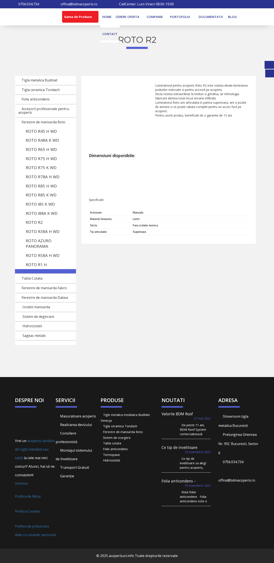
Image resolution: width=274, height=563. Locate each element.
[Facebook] (235, 4)
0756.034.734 (233, 462)
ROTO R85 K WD (41, 194)
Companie (155, 17)
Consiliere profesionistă (66, 437)
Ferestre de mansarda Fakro (44, 288)
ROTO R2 (34, 222)
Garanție (66, 476)
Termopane (111, 454)
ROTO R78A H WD (43, 176)
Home (107, 17)
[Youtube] (257, 4)
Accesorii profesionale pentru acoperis (43, 110)
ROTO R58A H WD (43, 255)
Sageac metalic (34, 335)
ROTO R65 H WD (41, 149)
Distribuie (21, 483)
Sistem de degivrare (38, 316)
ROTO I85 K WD (40, 204)
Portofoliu (180, 17)
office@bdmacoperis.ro (79, 4)
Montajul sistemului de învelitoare (74, 454)
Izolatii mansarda (36, 307)
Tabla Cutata (31, 278)
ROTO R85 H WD (41, 186)
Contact (110, 34)
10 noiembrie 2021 (198, 452)
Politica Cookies (27, 511)
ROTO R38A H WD (43, 231)
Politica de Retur (28, 496)
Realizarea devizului (75, 424)
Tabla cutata (112, 443)
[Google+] (246, 4)
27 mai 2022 (202, 418)
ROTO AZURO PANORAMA (38, 243)
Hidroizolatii (32, 326)
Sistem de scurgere (117, 437)
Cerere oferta (127, 17)
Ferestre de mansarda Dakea (44, 297)
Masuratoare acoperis (77, 416)
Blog (232, 17)
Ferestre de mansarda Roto (43, 122)
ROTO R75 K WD (41, 167)
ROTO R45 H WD (41, 131)
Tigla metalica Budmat (39, 80)
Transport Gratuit (74, 467)
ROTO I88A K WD (42, 213)
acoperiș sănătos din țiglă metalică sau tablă (35, 449)
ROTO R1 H (36, 264)
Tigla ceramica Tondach (40, 89)
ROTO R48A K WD (42, 140)
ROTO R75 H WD (41, 158)
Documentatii (211, 17)
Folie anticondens (35, 99)
